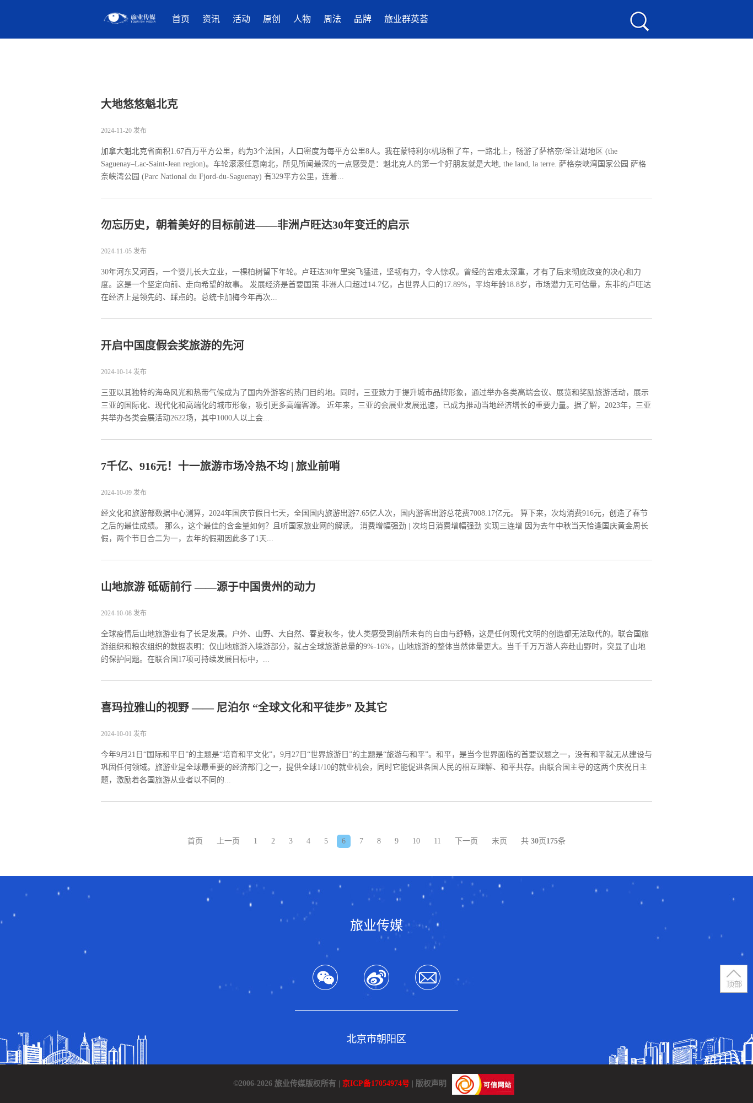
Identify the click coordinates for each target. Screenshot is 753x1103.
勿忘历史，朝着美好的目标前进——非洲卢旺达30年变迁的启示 (255, 225)
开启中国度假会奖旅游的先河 (172, 345)
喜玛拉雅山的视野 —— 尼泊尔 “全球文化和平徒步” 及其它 (244, 707)
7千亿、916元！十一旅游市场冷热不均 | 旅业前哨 (220, 466)
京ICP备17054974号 (376, 1083)
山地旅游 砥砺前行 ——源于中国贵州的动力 (208, 587)
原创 (272, 19)
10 (416, 841)
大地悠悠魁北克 (139, 104)
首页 (181, 19)
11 (437, 841)
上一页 (228, 841)
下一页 (466, 841)
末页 (499, 841)
